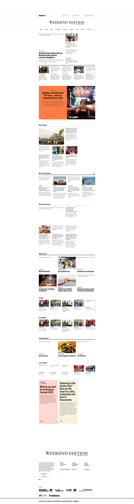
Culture (46, 29)
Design (51, 29)
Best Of (41, 29)
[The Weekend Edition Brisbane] (67, 22)
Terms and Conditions (65, 469)
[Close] (132, 500)
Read (53, 115)
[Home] (44, 15)
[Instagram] (41, 479)
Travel (77, 29)
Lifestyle (71, 29)
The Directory (57, 29)
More (94, 173)
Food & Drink (65, 29)
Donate (44, 476)
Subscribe (89, 29)
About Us (74, 469)
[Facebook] (39, 479)
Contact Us (87, 469)
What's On (82, 29)
